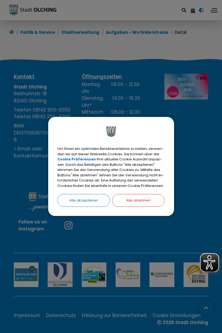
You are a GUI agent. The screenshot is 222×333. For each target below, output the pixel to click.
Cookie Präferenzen (76, 159)
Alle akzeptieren (83, 200)
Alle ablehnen (138, 200)
